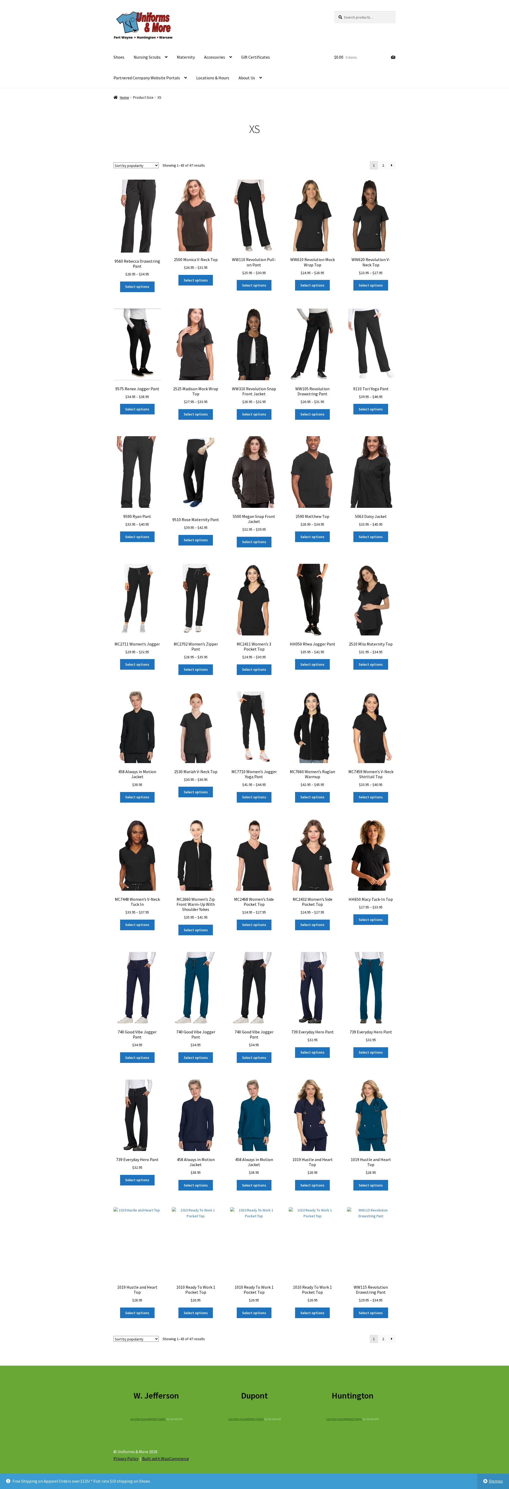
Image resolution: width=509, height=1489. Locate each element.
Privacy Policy (125, 1458)
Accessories (214, 57)
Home (124, 97)
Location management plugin (148, 1419)
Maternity (186, 57)
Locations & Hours (212, 77)
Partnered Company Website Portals (146, 77)
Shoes (118, 57)
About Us (247, 77)
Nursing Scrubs (147, 57)
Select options (137, 286)
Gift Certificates (255, 57)
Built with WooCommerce (165, 1458)
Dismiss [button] (496, 1481)
